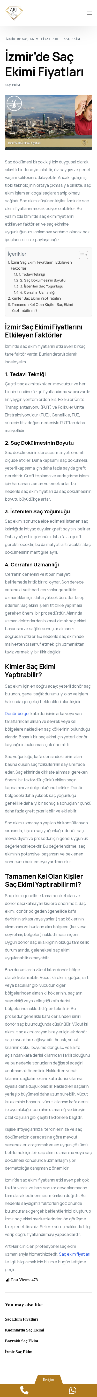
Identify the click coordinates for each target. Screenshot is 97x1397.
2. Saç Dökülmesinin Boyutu (42, 280)
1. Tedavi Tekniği (32, 274)
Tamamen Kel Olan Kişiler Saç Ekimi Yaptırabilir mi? (42, 307)
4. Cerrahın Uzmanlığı (37, 292)
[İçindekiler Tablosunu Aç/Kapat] (81, 254)
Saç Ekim (12, 85)
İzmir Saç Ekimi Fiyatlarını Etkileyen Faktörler (41, 265)
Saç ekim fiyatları (74, 1254)
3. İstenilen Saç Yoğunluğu (41, 286)
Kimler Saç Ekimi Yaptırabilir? (37, 298)
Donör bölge (17, 713)
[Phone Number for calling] (24, 1390)
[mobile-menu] (84, 13)
